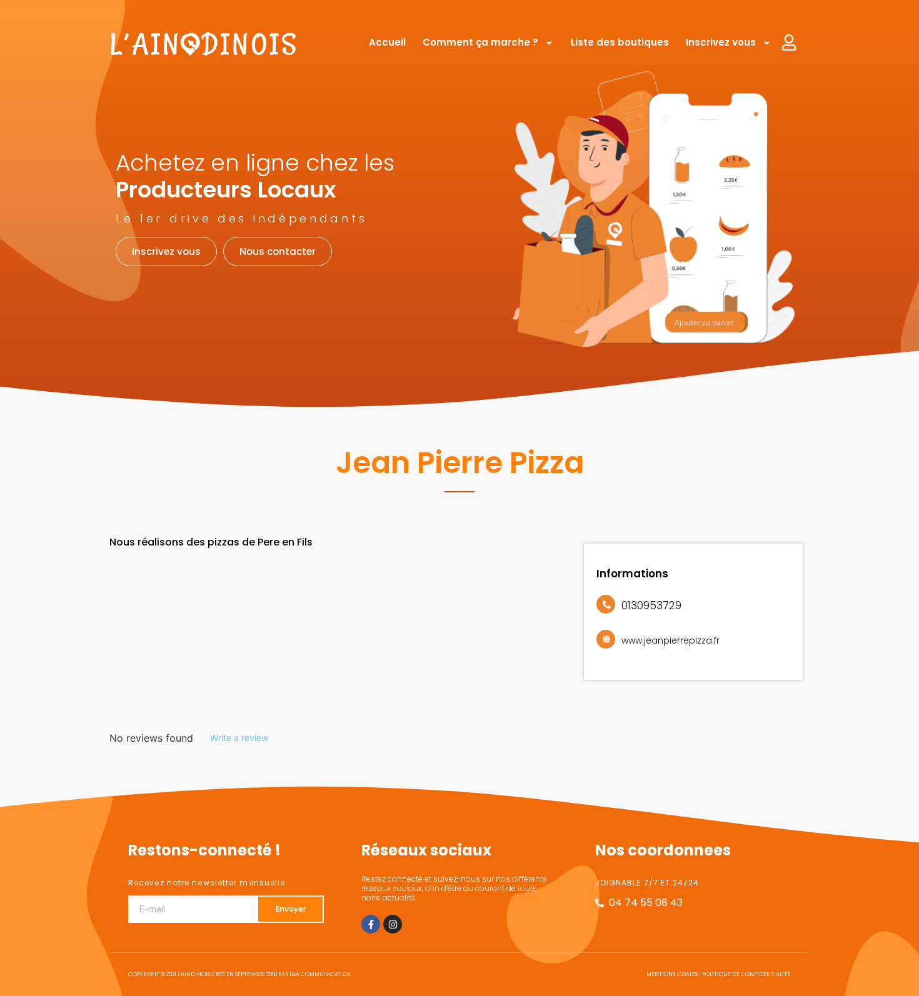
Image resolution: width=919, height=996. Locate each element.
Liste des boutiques (620, 42)
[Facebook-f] (370, 924)
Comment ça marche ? (480, 42)
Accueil (387, 42)
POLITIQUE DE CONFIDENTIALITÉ (746, 974)
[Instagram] (392, 924)
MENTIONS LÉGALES (672, 974)
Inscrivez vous (721, 42)
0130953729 (651, 605)
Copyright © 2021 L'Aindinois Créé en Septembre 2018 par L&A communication (240, 974)
